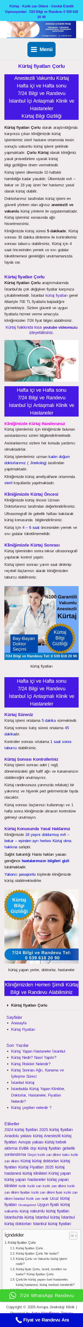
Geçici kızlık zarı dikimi (44, 1155)
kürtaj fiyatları (56, 295)
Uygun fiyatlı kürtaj (53, 1204)
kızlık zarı (34, 1186)
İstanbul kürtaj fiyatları (52, 1223)
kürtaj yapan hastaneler (25, 1179)
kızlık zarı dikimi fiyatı (46, 1192)
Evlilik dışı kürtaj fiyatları (40, 1148)
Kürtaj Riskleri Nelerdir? (30, 1064)
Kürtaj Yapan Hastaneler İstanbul (38, 1051)
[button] (41, 361)
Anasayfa (18, 1023)
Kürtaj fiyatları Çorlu (29, 1005)
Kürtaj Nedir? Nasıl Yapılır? (33, 1057)
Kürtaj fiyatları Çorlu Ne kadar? (37, 1253)
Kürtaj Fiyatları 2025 (36, 1167)
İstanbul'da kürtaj (19, 1217)
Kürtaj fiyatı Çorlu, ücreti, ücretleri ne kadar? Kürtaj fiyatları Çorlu (41, 1271)
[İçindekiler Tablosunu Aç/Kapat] (71, 1236)
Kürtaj (26, 1161)
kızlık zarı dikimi (54, 1186)
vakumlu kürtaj (16, 1211)
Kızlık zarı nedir (37, 1198)
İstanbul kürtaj (22, 1082)
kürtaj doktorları (45, 1161)
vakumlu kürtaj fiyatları (49, 1211)
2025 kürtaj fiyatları (56, 1129)
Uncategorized (27, 1205)
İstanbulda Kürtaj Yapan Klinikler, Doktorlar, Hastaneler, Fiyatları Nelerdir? (38, 1095)
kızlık (22, 1186)
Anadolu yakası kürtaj (23, 1136)
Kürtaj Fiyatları (23, 1029)
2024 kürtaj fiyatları (21, 1129)
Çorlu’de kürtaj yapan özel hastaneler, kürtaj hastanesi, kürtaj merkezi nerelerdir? (45, 1282)
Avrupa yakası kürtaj (36, 1142)
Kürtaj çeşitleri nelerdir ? (31, 1107)
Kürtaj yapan (59, 1173)
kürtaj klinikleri (35, 1173)
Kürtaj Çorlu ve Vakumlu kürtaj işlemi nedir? (41, 1261)
